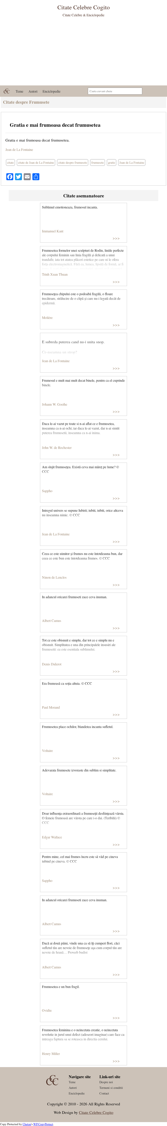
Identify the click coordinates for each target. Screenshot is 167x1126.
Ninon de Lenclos (54, 577)
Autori (32, 91)
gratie (111, 162)
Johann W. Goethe (54, 404)
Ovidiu (47, 1010)
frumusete (97, 162)
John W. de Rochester (57, 447)
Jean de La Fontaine (19, 149)
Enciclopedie (51, 91)
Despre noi (106, 1082)
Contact (104, 1093)
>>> (116, 238)
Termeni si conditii (111, 1088)
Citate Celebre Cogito (96, 1112)
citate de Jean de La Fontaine (36, 162)
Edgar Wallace (52, 837)
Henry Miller (51, 1053)
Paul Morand (51, 707)
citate (10, 162)
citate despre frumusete (72, 162)
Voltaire (47, 750)
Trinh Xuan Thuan (55, 274)
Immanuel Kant (52, 231)
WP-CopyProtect (43, 1124)
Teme (19, 91)
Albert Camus (51, 620)
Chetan (27, 1124)
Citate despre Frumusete (26, 102)
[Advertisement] (83, 52)
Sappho (47, 490)
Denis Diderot (51, 664)
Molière (47, 317)
